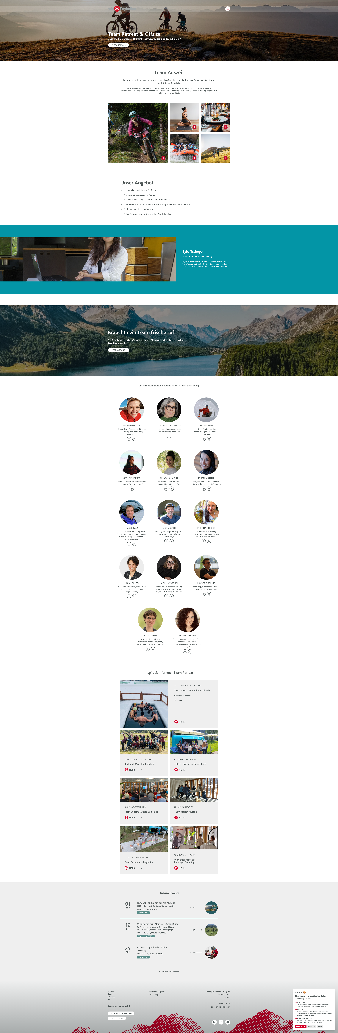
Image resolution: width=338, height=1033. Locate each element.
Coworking (153, 994)
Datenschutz (112, 1006)
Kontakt (111, 991)
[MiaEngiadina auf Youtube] (227, 1022)
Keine (320, 1026)
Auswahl (311, 1026)
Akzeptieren (300, 1026)
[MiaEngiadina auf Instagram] (221, 1022)
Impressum (123, 1006)
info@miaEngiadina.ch (220, 1007)
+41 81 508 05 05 (222, 1003)
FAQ (109, 999)
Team (110, 994)
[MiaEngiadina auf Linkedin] (214, 1022)
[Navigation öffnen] (227, 10)
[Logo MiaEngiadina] (122, 10)
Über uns (111, 997)
